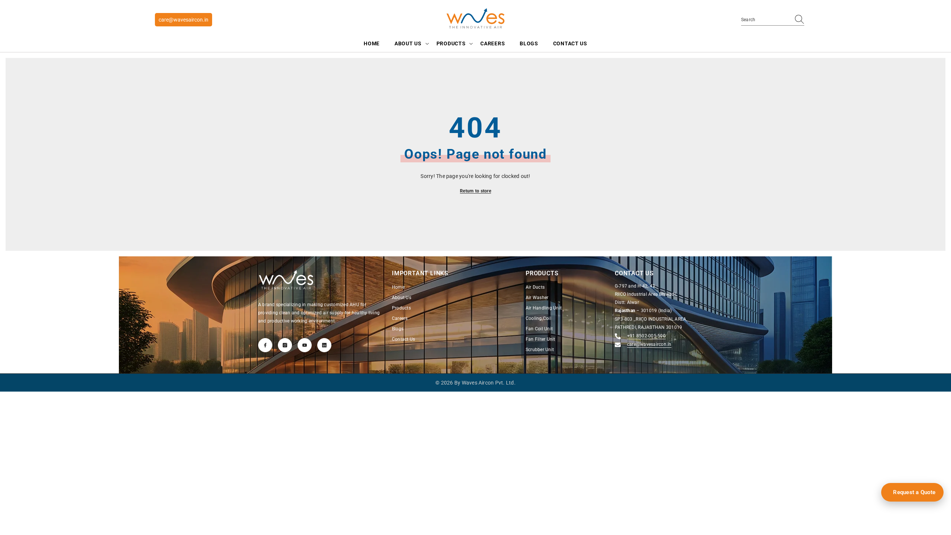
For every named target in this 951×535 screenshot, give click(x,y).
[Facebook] (265, 345)
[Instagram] (285, 345)
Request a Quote (914, 492)
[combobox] (765, 19)
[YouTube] (305, 345)
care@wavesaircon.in (183, 20)
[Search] (772, 20)
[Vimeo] (324, 345)
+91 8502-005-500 (646, 335)
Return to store (475, 191)
